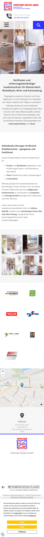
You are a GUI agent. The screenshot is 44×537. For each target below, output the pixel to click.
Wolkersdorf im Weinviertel (18, 497)
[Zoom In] (3, 371)
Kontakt (27, 495)
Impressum (6, 495)
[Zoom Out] (3, 375)
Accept (22, 522)
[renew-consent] (2, 534)
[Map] (22, 387)
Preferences (22, 532)
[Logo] (22, 6)
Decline (22, 527)
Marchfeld (30, 497)
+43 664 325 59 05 (21, 18)
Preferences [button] (32, 515)
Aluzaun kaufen (36, 495)
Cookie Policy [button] (18, 513)
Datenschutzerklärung (17, 495)
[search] (38, 25)
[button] (17, 24)
